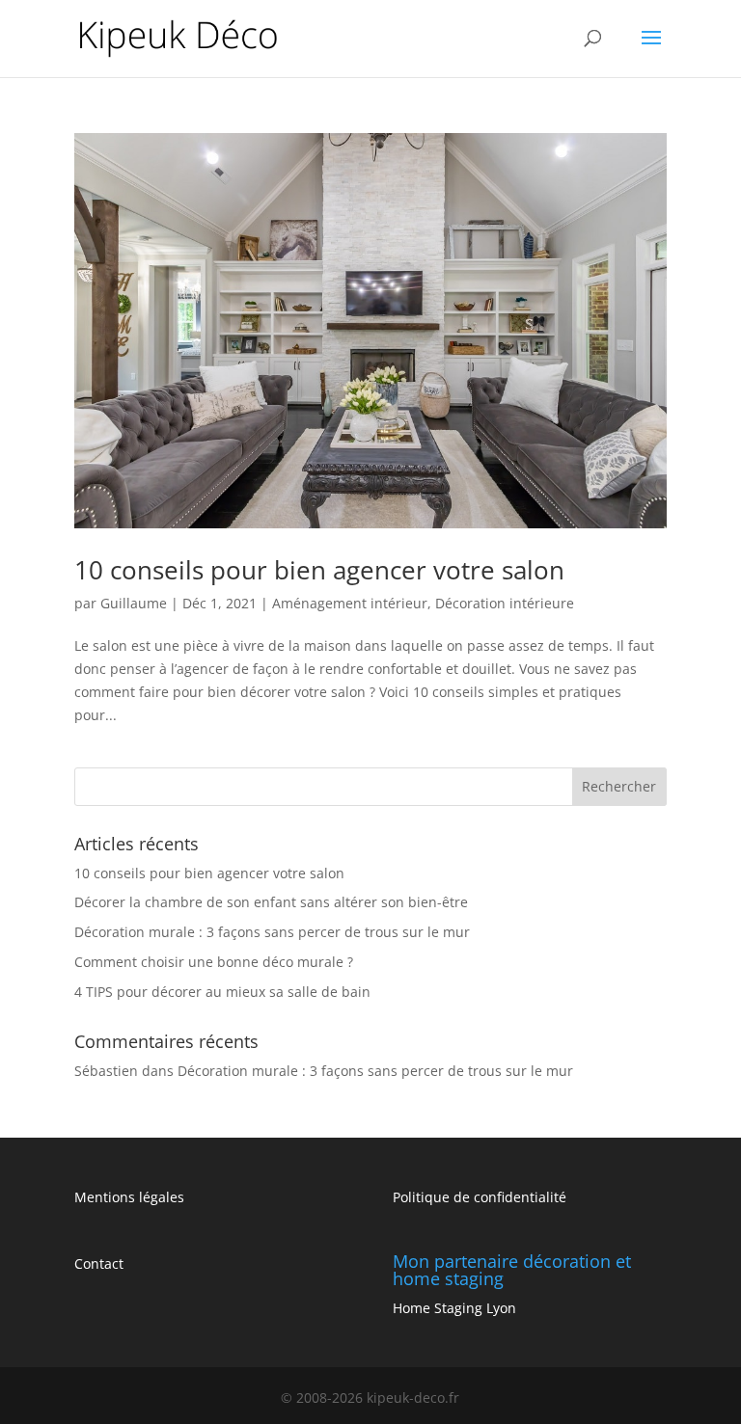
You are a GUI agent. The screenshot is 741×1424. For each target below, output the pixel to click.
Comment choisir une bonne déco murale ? (213, 962)
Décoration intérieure (504, 603)
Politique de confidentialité (479, 1197)
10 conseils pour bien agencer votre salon (319, 569)
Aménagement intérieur (349, 603)
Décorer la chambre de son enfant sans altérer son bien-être (271, 902)
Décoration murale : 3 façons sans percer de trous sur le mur (272, 932)
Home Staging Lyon (454, 1308)
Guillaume (133, 603)
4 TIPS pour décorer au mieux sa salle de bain (222, 991)
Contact (99, 1263)
